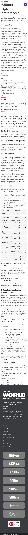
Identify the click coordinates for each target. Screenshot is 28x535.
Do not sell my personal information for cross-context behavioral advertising (13, 86)
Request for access (7, 90)
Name (2, 73)
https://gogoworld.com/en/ (14, 28)
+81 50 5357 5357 (8, 408)
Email (2, 78)
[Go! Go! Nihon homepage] (14, 395)
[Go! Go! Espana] (14, 471)
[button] (25, 4)
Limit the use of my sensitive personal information (14, 88)
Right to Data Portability (8, 93)
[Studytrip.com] (14, 489)
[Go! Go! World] (14, 455)
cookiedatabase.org (6, 384)
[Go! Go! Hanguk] (14, 463)
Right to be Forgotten (7, 92)
